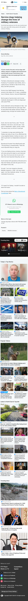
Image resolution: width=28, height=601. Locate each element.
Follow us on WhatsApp (9, 578)
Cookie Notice (10, 587)
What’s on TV (5, 569)
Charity (4, 230)
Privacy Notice (18, 585)
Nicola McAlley (5, 54)
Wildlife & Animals (12, 230)
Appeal (16, 569)
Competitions (18, 566)
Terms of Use (11, 585)
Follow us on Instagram (9, 581)
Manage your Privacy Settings (9, 591)
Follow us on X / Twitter (9, 572)
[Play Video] (14, 40)
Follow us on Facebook (9, 575)
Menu (5, 2)
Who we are (3, 585)
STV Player (4, 566)
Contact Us (3, 587)
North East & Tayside (12, 13)
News (2, 13)
